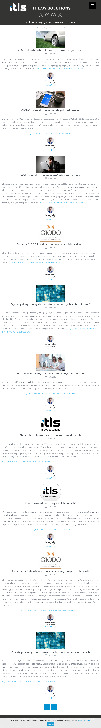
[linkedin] (60, 15)
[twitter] (53, 15)
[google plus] (41, 15)
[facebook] (47, 15)
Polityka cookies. (83, 720)
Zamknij (50, 724)
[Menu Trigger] (92, 5)
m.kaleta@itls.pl (50, 85)
